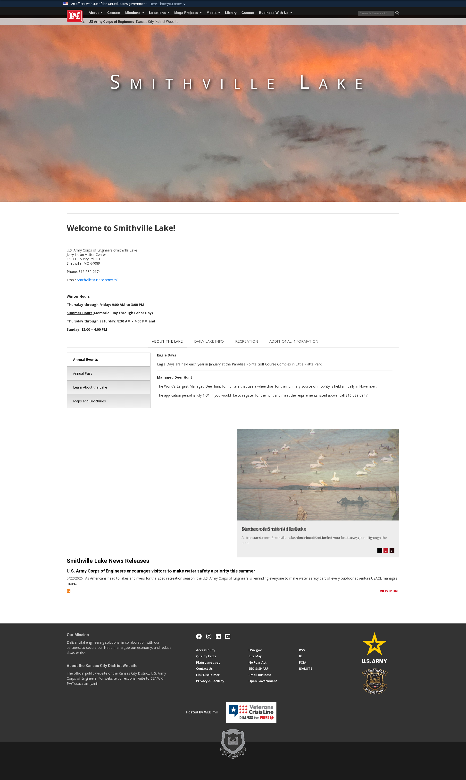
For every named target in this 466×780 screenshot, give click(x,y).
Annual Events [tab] (85, 359)
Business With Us (274, 13)
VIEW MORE (389, 591)
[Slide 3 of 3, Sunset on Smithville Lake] (318, 474)
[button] (168, 3)
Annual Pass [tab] (82, 373)
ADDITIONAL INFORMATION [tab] (293, 341)
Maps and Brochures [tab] (89, 401)
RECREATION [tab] (246, 341)
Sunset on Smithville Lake (274, 529)
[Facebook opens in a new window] (199, 636)
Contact (113, 13)
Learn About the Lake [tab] (90, 387)
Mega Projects (186, 13)
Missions (133, 13)
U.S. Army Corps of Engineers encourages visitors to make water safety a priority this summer (161, 570)
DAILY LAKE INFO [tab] (209, 341)
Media (212, 13)
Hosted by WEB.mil (202, 712)
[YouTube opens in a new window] (227, 636)
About (94, 13)
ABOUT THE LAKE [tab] (167, 341)
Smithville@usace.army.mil (97, 279)
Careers (247, 13)
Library (231, 13)
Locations (158, 13)
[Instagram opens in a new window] (208, 636)
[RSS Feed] (68, 591)
